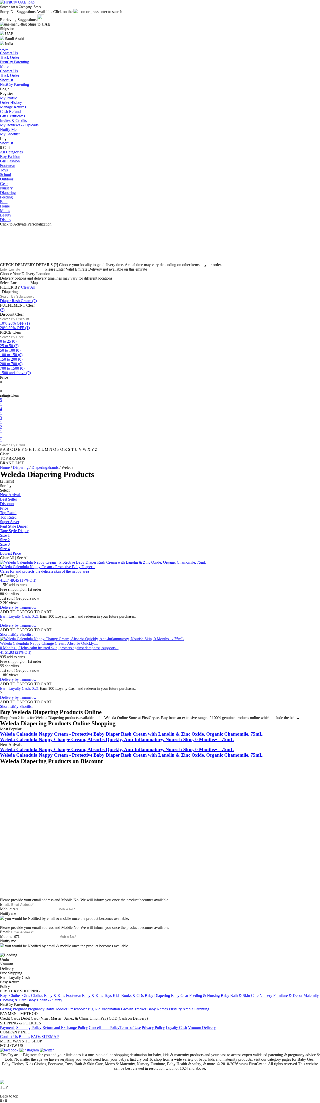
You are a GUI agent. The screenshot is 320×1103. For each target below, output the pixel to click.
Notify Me (8, 129)
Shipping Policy (29, 1027)
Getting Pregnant (14, 1009)
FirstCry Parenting (14, 84)
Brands (24, 1036)
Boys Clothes (10, 995)
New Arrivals (10, 495)
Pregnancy (36, 1009)
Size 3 (5, 544)
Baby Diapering (157, 995)
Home (5, 206)
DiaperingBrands (45, 467)
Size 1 (5, 535)
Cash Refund (10, 111)
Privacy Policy (153, 1027)
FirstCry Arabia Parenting (189, 1009)
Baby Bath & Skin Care (239, 995)
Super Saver (9, 522)
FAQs (35, 1036)
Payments (7, 1027)
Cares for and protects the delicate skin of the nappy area (44, 571)
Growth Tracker (133, 1009)
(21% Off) (23, 652)
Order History (11, 102)
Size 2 (5, 540)
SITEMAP (50, 1036)
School (5, 174)
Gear (4, 183)
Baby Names (157, 1009)
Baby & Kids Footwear (62, 995)
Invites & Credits (13, 120)
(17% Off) (28, 580)
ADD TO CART (13, 612)
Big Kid (94, 1009)
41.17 (4, 580)
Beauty (5, 215)
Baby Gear (179, 995)
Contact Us (9, 71)
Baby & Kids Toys (97, 995)
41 (2, 652)
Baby (50, 1009)
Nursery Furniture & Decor (281, 995)
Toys (4, 170)
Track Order (9, 75)
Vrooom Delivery (202, 1027)
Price (4, 508)
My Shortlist (10, 134)
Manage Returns (13, 107)
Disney (5, 219)
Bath (4, 201)
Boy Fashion (10, 156)
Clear (30, 305)
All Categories (11, 152)
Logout (6, 138)
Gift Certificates (12, 116)
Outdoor (6, 179)
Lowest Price (10, 553)
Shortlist (6, 80)
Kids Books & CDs (128, 995)
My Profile (8, 98)
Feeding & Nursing (204, 995)
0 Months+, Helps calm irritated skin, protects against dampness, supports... (59, 648)
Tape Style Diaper (14, 531)
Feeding (6, 197)
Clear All (28, 287)
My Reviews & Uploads (19, 125)
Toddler (61, 1009)
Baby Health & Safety (44, 1000)
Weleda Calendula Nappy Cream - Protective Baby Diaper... (47, 567)
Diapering (8, 192)
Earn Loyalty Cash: (19, 616)
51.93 (9, 652)
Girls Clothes (32, 995)
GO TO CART (39, 612)
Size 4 (5, 549)
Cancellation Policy (104, 1027)
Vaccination (111, 1009)
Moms (5, 210)
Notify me (8, 913)
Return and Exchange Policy (65, 1027)
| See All (21, 558)
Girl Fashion (10, 161)
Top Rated (8, 513)
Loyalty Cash (176, 1027)
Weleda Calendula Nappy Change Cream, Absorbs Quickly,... (49, 643)
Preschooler (77, 1009)
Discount (7, 504)
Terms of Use (130, 1027)
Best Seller (8, 499)
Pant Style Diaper (14, 526)
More (4, 66)
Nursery (6, 188)
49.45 (14, 580)
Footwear (7, 165)
